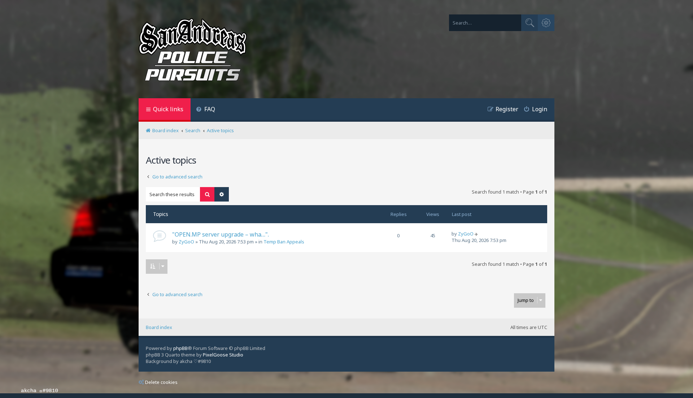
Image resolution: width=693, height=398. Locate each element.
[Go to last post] (477, 233)
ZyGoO (186, 241)
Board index (159, 327)
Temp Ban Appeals (283, 241)
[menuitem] (206, 110)
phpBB (180, 348)
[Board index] (193, 51)
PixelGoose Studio (223, 354)
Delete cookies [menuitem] (161, 382)
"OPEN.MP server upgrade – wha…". (220, 234)
